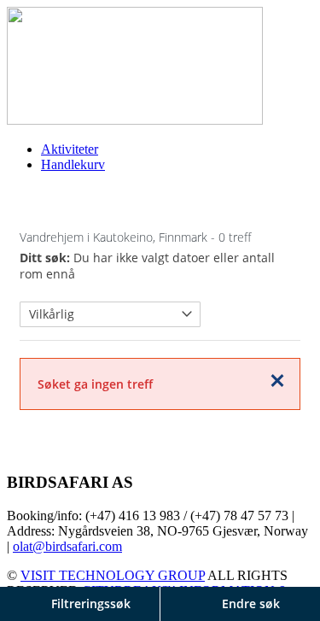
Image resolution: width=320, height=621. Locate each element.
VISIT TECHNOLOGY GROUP (112, 575)
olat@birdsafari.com (67, 546)
